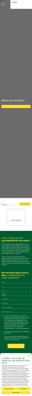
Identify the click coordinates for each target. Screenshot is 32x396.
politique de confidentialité (11, 339)
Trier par (3, 203)
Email (2, 290)
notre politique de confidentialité (19, 385)
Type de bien (4, 299)
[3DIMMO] (21, 4)
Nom (2, 286)
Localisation (4, 303)
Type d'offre (3, 293)
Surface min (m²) (6, 311)
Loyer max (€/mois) (6, 307)
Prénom (3, 282)
